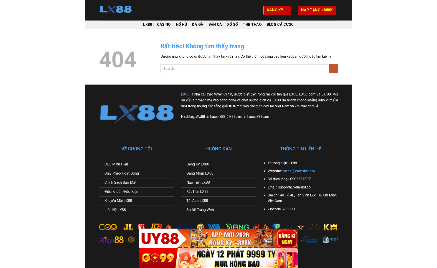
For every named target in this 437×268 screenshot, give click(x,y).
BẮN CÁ (215, 24)
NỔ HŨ (181, 24)
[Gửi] (333, 68)
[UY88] (218, 238)
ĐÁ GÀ (197, 24)
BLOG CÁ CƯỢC (280, 24)
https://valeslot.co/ (299, 171)
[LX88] (122, 10)
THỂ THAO (252, 24)
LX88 (147, 24)
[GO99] (218, 258)
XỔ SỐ (232, 24)
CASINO (164, 24)
